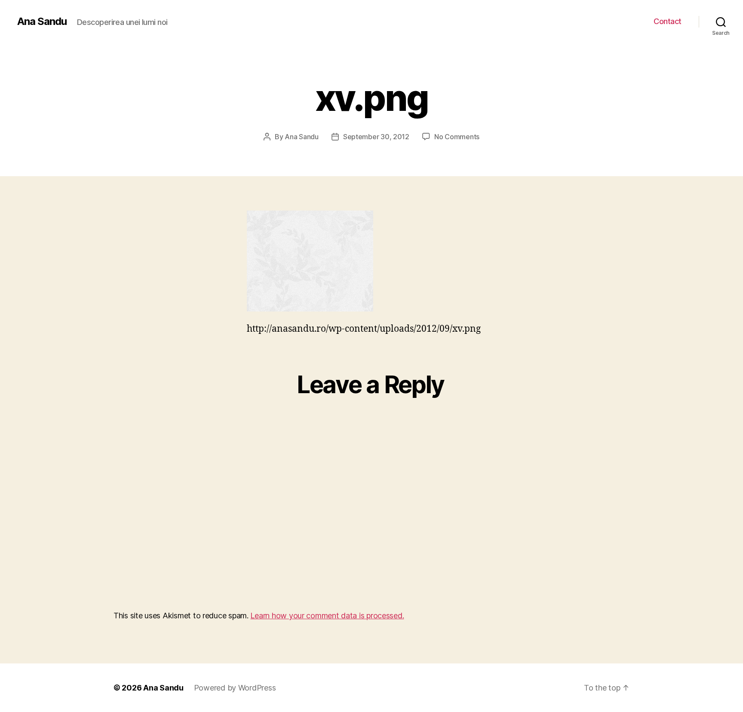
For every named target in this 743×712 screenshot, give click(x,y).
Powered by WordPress (235, 687)
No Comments (456, 136)
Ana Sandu (42, 21)
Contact (668, 21)
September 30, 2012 (376, 136)
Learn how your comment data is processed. (327, 615)
